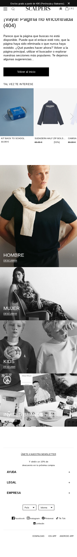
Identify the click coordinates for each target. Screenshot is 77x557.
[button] (13, 8)
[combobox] (27, 507)
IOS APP (52, 536)
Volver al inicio (26, 71)
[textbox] (27, 508)
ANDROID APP (67, 536)
